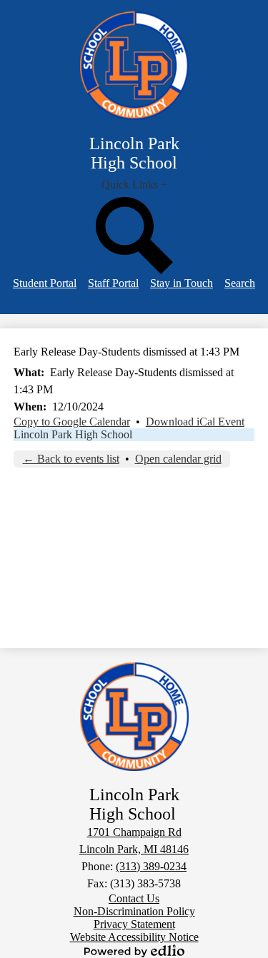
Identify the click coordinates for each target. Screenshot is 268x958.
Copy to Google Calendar (72, 421)
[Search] (134, 270)
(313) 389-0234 (151, 866)
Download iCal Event (195, 421)
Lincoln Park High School (73, 434)
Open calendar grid (178, 459)
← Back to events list (71, 459)
